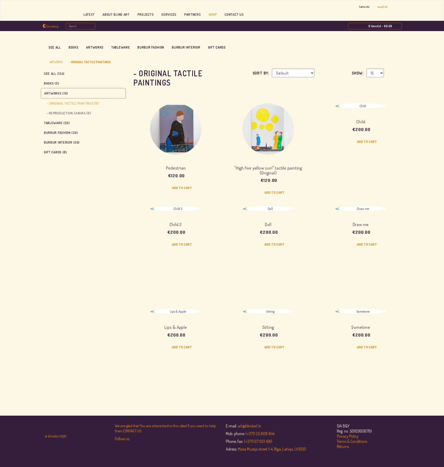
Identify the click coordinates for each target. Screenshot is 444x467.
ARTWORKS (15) (56, 93)
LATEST (89, 14)
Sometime (360, 327)
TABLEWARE (120, 47)
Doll (268, 224)
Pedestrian (176, 168)
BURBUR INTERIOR (186, 47)
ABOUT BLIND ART (116, 14)
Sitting (268, 327)
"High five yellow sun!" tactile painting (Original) (268, 170)
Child (360, 121)
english (382, 6)
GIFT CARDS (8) (55, 152)
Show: (358, 73)
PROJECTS (145, 14)
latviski (364, 6)
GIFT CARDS (217, 47)
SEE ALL (55, 47)
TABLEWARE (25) (57, 123)
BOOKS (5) (51, 83)
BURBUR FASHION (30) (61, 132)
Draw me (361, 224)
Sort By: (261, 73)
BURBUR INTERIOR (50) (62, 142)
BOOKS (74, 47)
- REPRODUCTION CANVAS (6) (69, 113)
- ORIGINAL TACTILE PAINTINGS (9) (73, 103)
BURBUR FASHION (150, 47)
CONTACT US (234, 14)
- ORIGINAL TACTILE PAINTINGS (90, 62)
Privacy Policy (347, 436)
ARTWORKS (95, 47)
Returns (343, 446)
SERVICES (169, 14)
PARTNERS (192, 14)
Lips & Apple (175, 327)
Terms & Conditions (352, 441)
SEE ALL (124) (54, 73)
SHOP (213, 14)
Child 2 (176, 224)
